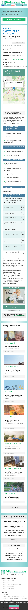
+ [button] (5, 78)
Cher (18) (4, 13)
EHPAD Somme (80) (8, 587)
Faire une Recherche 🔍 (14, 19)
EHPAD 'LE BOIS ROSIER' (12, 497)
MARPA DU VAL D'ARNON (12, 370)
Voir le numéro (18, 60)
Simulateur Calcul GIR (14, 557)
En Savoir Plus (14, 608)
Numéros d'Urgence (14, 545)
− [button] (5, 80)
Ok (14, 606)
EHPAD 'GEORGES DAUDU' (13, 447)
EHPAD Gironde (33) (8, 581)
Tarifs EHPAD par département (14, 559)
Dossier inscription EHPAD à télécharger (14, 551)
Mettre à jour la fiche (18, 42)
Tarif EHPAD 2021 (7, 600)
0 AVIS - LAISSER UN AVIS (15, 72)
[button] (5, 90)
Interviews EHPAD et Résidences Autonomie (15, 598)
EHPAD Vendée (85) (8, 589)
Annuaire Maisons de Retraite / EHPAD (11, 11)
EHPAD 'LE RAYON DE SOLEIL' (13, 472)
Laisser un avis (20, 315)
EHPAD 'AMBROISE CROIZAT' (13, 395)
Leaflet (5, 101)
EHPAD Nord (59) (7, 583)
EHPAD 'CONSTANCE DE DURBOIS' (12, 421)
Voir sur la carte (10, 351)
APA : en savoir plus (14, 549)
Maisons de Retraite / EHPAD (14, 45)
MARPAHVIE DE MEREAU (12, 346)
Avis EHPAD (6, 594)
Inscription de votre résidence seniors (13, 596)
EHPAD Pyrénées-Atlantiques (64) (12, 585)
